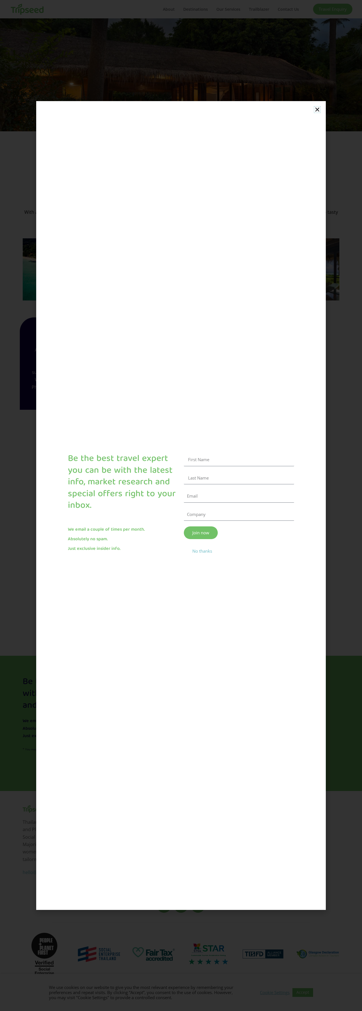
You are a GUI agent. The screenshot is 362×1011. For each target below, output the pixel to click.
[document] (181, 505)
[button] (317, 109)
